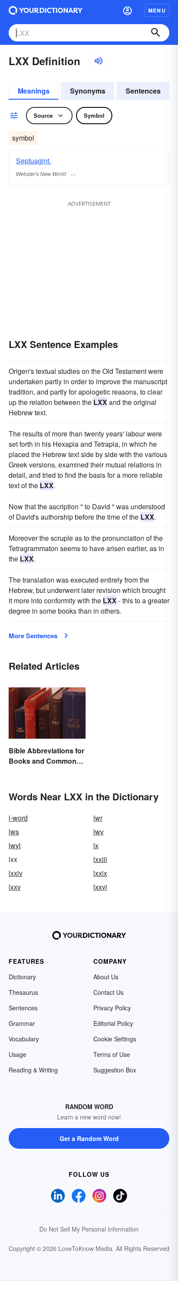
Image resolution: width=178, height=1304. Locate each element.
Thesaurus (23, 992)
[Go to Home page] (46, 10)
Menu (157, 10)
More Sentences (33, 635)
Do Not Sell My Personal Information (89, 1229)
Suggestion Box (114, 1070)
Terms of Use (111, 1054)
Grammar (22, 1023)
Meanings (34, 91)
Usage (17, 1054)
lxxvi (100, 887)
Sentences (143, 91)
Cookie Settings (114, 1038)
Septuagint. (33, 161)
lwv (98, 832)
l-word (18, 818)
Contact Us (108, 992)
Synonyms (87, 91)
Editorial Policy (113, 1023)
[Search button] (155, 33)
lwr (97, 818)
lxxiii (100, 859)
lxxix (100, 873)
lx (96, 845)
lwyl (15, 845)
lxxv (15, 887)
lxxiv (15, 873)
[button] (127, 10)
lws (14, 832)
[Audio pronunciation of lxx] (98, 61)
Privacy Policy (112, 1007)
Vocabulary (24, 1038)
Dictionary (22, 976)
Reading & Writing (33, 1070)
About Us (105, 976)
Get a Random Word (89, 1138)
